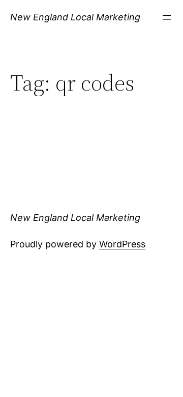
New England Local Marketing (75, 17)
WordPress (122, 244)
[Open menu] (167, 17)
